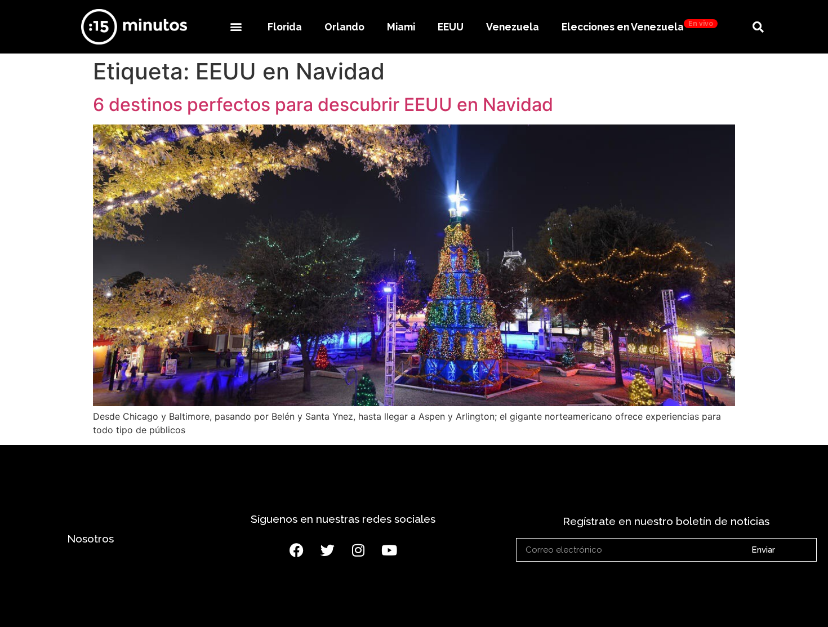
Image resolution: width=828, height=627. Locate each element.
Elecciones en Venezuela (637, 26)
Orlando (344, 27)
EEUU (451, 27)
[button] (235, 26)
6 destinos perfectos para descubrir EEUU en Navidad (323, 104)
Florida (285, 27)
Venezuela (512, 27)
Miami (401, 27)
